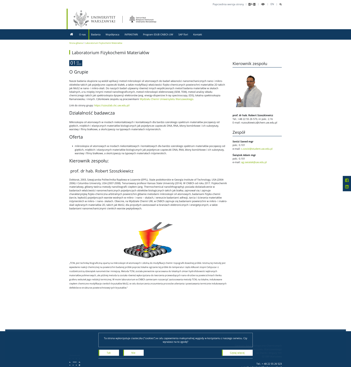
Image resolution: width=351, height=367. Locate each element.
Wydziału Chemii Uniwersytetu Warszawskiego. (167, 99)
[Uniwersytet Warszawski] (94, 18)
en (272, 4)
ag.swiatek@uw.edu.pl (254, 162)
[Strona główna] (72, 34)
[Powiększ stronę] (249, 4)
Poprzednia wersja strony (228, 4)
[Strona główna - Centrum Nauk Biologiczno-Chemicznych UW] (143, 19)
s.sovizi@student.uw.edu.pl (257, 148)
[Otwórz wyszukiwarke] (279, 4)
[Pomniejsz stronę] (254, 4)
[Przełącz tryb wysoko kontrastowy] (263, 4)
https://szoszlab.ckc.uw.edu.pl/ (112, 105)
